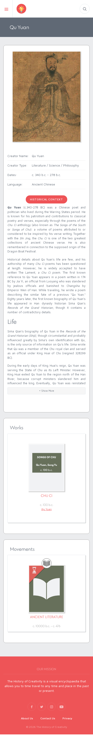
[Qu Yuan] (46, 96)
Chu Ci (46, 496)
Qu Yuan (46, 509)
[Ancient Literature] (46, 589)
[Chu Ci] (46, 467)
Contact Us (47, 718)
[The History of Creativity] (29, 8)
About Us (27, 718)
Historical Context (46, 199)
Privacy (67, 718)
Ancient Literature (46, 617)
